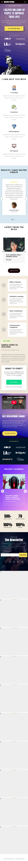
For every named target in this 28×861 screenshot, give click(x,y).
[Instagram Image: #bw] (14, 613)
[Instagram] (14, 561)
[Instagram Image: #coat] (14, 755)
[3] (14, 219)
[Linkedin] (18, 561)
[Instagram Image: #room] (14, 670)
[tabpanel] (14, 197)
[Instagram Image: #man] (14, 585)
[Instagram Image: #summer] (14, 812)
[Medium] (22, 561)
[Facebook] (5, 561)
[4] (15, 219)
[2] (13, 219)
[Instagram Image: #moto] (14, 698)
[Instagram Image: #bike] (14, 840)
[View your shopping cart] (25, 2)
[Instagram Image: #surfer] (14, 727)
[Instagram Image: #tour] (14, 783)
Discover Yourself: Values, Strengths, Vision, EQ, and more (13, 497)
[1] (12, 219)
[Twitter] (9, 561)
